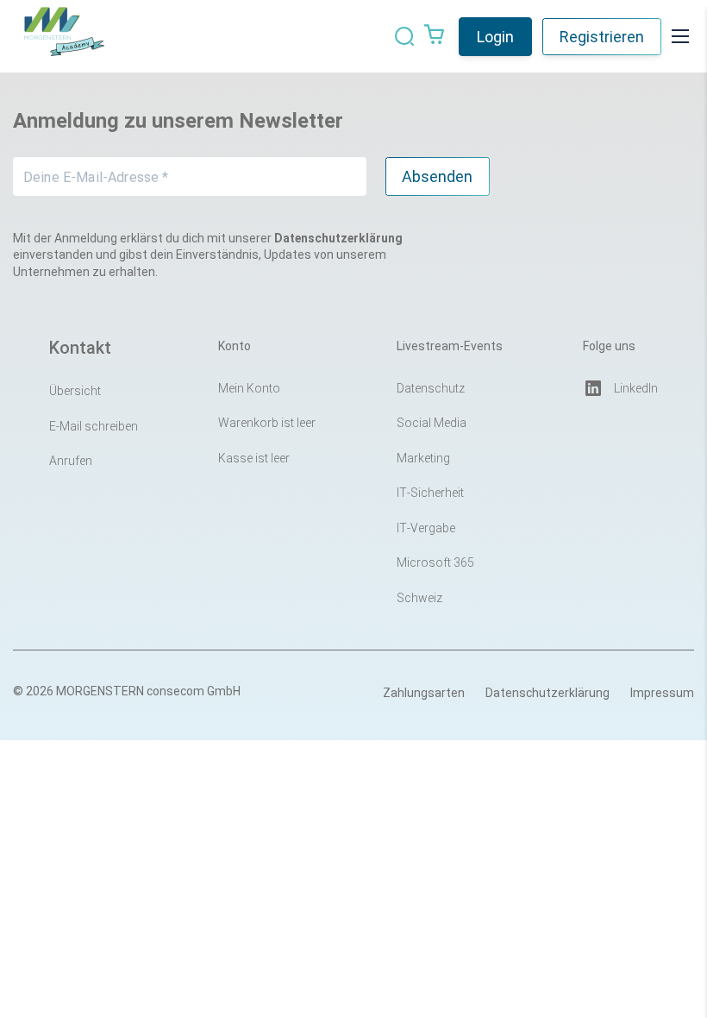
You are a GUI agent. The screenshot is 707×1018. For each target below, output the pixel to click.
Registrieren (602, 37)
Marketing (423, 458)
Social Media (431, 423)
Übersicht (75, 391)
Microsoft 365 (435, 562)
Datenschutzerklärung (547, 693)
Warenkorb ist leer (267, 423)
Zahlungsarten (424, 693)
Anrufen (70, 461)
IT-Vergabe (426, 528)
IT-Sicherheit (430, 493)
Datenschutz (431, 388)
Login (495, 37)
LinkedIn (636, 388)
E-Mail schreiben (93, 426)
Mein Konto (249, 388)
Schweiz (419, 598)
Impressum (662, 693)
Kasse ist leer (254, 458)
